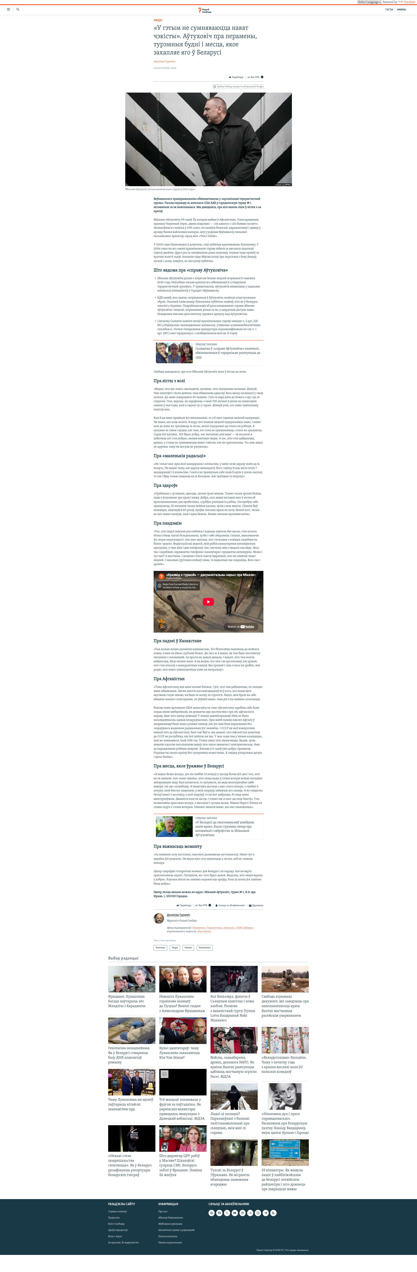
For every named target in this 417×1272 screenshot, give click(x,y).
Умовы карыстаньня (170, 1242)
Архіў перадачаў (118, 1230)
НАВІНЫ (401, 9)
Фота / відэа (115, 1236)
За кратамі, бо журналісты (123, 1242)
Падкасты (114, 1218)
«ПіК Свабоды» (244, 928)
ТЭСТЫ (389, 9)
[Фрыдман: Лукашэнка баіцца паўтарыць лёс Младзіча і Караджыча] (131, 979)
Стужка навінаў (117, 1211)
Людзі (158, 20)
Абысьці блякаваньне (170, 1218)
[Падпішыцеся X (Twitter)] (227, 1213)
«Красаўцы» (204, 931)
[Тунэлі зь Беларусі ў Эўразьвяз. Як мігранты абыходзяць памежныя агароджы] (234, 1152)
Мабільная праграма (170, 1224)
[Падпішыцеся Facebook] (219, 1213)
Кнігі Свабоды (116, 1224)
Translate (410, 2)
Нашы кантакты (167, 1236)
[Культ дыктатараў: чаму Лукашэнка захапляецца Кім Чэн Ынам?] (183, 1030)
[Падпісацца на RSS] (273, 1213)
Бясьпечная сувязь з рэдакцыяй (176, 1230)
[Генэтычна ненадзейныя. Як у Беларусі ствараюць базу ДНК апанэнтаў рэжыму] (131, 1030)
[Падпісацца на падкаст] (242, 1213)
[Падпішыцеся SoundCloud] (250, 1213)
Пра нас (162, 1211)
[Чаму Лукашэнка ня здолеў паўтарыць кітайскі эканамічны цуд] (131, 1082)
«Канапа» (229, 928)
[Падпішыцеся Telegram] (266, 1213)
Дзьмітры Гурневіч (165, 61)
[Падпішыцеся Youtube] (235, 1213)
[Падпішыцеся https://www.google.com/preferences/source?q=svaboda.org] (211, 1213)
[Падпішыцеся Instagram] (258, 1213)
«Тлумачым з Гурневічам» (206, 928)
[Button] (236, 77)
